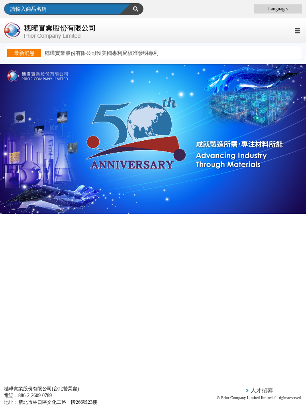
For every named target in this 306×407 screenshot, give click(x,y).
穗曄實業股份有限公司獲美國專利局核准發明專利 (102, 53)
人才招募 (262, 390)
